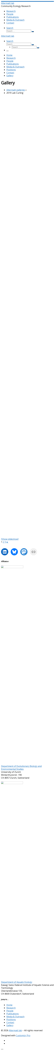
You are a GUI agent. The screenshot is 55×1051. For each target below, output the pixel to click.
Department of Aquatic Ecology (16, 982)
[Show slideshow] (9, 539)
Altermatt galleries (15, 89)
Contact (10, 1022)
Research (11, 1007)
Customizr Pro (23, 1035)
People (9, 1010)
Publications (12, 1013)
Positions (11, 1019)
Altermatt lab (15, 1030)
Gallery (9, 1025)
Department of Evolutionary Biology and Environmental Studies (21, 768)
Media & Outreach (15, 1016)
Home (9, 1004)
